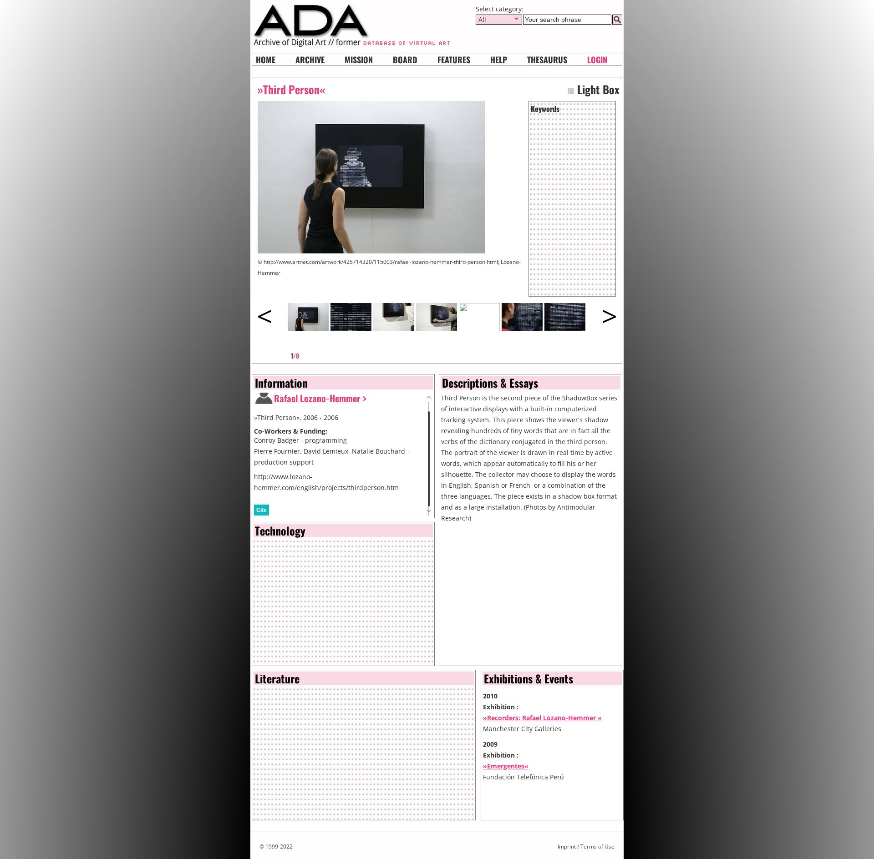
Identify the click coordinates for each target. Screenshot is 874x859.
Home (265, 60)
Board (405, 60)
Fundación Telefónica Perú (523, 777)
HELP (498, 60)
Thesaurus (547, 60)
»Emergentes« (505, 766)
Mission (359, 60)
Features (453, 60)
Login (597, 60)
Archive (310, 60)
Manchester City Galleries (522, 728)
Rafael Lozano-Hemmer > (320, 398)
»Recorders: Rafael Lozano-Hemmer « (542, 717)
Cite (261, 510)
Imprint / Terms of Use (586, 846)
